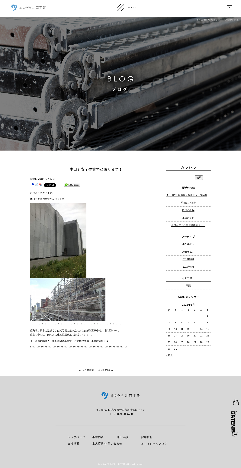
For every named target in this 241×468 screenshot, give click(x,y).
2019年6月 (188, 259)
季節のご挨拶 (188, 202)
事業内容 (98, 437)
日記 (188, 285)
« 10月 (169, 355)
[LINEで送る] (72, 184)
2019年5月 (188, 266)
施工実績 (122, 437)
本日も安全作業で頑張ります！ (188, 225)
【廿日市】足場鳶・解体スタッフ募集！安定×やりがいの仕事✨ (188, 195)
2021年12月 (188, 251)
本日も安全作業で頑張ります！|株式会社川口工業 (218, 20)
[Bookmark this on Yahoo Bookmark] (40, 184)
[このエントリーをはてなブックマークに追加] (32, 184)
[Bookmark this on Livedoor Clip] (36, 184)
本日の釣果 (105, 369)
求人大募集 (86, 369)
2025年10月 (188, 244)
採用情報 (147, 437)
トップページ (76, 437)
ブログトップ (188, 167)
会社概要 (73, 443)
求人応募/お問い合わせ (107, 443)
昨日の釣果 (188, 210)
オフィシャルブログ (154, 443)
